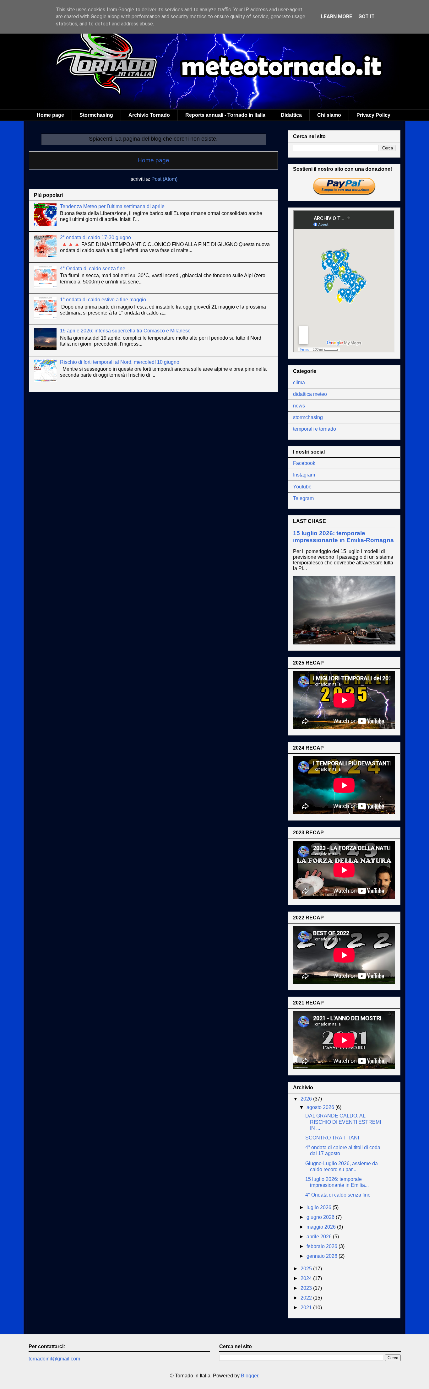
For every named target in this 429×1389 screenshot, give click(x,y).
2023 (307, 1288)
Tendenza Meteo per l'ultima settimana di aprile (112, 206)
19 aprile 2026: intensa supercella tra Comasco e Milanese (125, 330)
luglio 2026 (320, 1207)
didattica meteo (310, 394)
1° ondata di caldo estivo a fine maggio (103, 299)
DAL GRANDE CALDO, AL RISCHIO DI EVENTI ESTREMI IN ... (343, 1121)
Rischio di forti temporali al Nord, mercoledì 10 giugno (119, 362)
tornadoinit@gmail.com (54, 1358)
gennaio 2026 (323, 1256)
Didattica (291, 115)
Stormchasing (96, 115)
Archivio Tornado (149, 115)
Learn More (336, 16)
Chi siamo (329, 115)
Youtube (302, 486)
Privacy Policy (373, 115)
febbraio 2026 (323, 1246)
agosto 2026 (321, 1107)
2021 (307, 1307)
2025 (307, 1268)
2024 (307, 1278)
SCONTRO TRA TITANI (332, 1137)
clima (299, 382)
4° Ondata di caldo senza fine (92, 268)
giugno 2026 (321, 1217)
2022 (307, 1297)
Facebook (304, 463)
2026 (307, 1098)
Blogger (249, 1375)
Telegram (303, 498)
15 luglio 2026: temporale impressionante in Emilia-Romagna (343, 536)
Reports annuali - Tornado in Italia (225, 115)
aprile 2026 (320, 1236)
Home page (50, 115)
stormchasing (308, 417)
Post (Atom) (164, 179)
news (299, 405)
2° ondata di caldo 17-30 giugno (95, 237)
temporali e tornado (314, 429)
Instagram (304, 474)
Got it (366, 16)
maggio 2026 (322, 1227)
